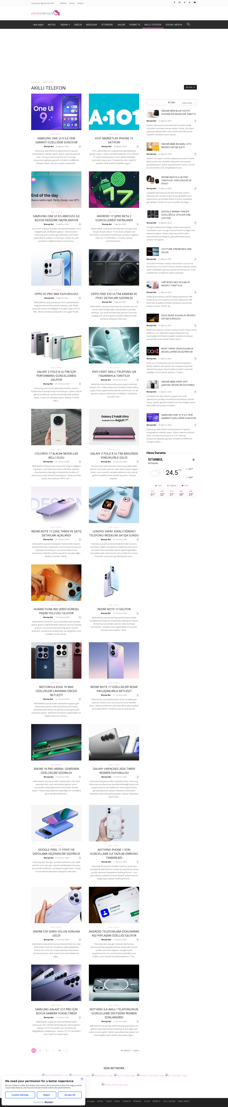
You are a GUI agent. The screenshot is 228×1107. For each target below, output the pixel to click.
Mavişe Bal (49, 146)
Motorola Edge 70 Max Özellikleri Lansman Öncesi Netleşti (56, 691)
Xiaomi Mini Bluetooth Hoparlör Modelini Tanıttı (178, 112)
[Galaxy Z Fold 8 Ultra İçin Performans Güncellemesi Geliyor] (56, 345)
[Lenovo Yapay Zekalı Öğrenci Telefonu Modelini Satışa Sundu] (114, 505)
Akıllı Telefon (56, 134)
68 (59, 1050)
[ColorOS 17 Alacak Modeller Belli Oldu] (56, 427)
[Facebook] (174, 2)
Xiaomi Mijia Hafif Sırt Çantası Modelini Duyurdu (178, 383)
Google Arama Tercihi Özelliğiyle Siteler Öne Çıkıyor (176, 214)
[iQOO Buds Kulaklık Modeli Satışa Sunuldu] (153, 318)
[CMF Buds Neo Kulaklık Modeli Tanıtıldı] (153, 285)
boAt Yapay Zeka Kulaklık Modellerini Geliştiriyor (177, 350)
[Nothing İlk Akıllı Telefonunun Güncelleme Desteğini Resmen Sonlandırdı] (114, 983)
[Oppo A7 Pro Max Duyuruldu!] (56, 267)
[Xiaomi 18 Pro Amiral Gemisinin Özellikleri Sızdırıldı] (56, 742)
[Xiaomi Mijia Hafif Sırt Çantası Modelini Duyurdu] (153, 384)
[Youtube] (195, 2)
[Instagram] (179, 2)
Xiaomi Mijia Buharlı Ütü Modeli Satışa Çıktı (176, 145)
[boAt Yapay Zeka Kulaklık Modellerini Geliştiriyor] (153, 351)
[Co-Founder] (176, 1075)
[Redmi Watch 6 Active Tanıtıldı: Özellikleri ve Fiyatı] (153, 179)
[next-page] (66, 1050)
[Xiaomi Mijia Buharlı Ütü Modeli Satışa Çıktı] (153, 146)
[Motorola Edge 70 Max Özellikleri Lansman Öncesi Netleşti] (56, 660)
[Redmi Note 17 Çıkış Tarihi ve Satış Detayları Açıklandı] (56, 505)
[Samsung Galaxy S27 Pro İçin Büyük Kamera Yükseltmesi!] (56, 983)
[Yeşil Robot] (102, 1075)
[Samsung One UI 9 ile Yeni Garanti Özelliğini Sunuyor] (56, 112)
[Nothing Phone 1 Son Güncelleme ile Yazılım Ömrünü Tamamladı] (114, 823)
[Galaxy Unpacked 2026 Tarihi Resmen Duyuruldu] (114, 742)
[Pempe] (114, 13)
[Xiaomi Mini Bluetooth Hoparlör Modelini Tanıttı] (153, 113)
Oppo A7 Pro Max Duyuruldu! (56, 294)
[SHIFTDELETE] (55, 1075)
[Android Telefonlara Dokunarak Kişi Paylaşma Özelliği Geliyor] (114, 905)
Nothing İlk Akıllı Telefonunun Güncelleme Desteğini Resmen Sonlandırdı (114, 1013)
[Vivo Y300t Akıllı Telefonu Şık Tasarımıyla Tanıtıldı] (114, 345)
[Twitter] (190, 2)
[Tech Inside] (124, 1075)
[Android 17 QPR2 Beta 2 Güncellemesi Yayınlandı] (114, 189)
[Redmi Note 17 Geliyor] (114, 582)
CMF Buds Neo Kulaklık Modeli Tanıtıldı (175, 284)
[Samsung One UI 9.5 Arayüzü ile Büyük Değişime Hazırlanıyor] (56, 189)
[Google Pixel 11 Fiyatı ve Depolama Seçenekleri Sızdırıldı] (56, 823)
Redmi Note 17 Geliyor (114, 609)
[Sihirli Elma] (79, 1075)
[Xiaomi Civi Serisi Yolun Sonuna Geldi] (56, 905)
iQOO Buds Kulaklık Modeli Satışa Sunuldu (178, 317)
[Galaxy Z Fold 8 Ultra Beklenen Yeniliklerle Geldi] (114, 427)
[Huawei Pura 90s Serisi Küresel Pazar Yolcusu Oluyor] (56, 582)
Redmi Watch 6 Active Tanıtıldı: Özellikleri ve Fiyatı (176, 180)
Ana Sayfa (35, 82)
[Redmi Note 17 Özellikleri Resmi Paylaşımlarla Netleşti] (114, 660)
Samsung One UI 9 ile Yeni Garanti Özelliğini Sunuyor (178, 416)
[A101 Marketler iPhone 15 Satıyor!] (114, 112)
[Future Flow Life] (115, 1084)
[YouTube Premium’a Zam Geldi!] (153, 251)
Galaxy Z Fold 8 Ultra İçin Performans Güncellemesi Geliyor (56, 376)
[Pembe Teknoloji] (150, 1075)
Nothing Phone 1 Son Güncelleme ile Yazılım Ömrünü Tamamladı (114, 854)
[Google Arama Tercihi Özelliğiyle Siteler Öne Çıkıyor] (153, 214)
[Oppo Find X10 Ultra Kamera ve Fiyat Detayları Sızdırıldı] (114, 267)
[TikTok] (185, 2)
